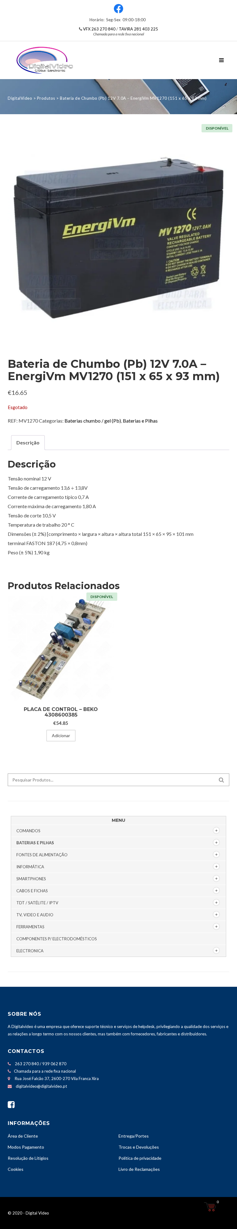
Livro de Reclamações (139, 1169)
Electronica (30, 950)
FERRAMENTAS (30, 926)
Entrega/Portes (133, 1136)
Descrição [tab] (28, 442)
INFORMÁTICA (30, 866)
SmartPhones (31, 878)
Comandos (28, 830)
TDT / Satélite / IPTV (37, 902)
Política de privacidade (139, 1158)
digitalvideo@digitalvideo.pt (41, 1086)
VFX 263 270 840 (99, 28)
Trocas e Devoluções (138, 1147)
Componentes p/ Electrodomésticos (56, 938)
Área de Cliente (23, 1136)
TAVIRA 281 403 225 (138, 28)
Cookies (15, 1169)
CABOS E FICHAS (32, 890)
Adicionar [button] (61, 735)
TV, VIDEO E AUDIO (34, 914)
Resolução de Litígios (28, 1158)
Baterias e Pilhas (140, 421)
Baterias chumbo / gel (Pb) (92, 421)
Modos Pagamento (26, 1147)
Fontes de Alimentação (42, 854)
